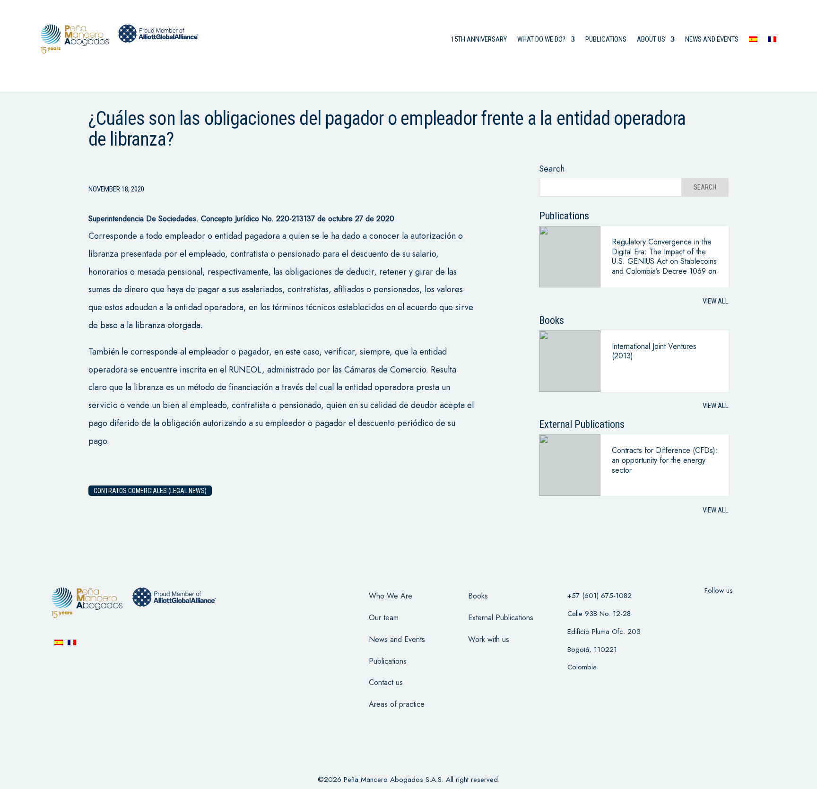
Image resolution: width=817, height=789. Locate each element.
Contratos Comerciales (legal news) (150, 490)
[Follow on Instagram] (731, 609)
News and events (712, 39)
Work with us (488, 639)
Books (478, 595)
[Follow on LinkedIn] (755, 609)
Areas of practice (397, 704)
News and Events (397, 639)
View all (716, 301)
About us (651, 39)
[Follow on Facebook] (681, 609)
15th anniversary (479, 39)
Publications (605, 39)
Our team (384, 617)
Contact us (386, 682)
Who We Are (390, 595)
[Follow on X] (706, 609)
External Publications (500, 617)
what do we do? (541, 39)
